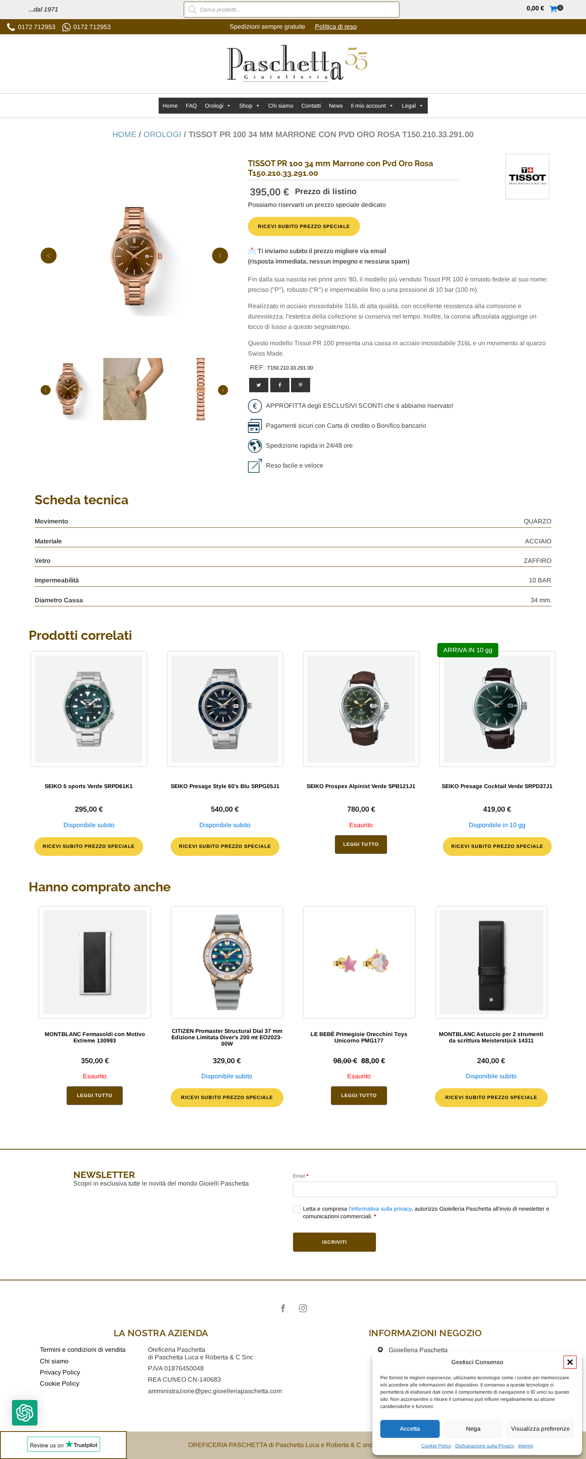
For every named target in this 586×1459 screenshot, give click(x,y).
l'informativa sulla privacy (380, 1208)
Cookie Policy (436, 1446)
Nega (473, 1428)
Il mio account (368, 105)
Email (301, 1176)
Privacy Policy (60, 1372)
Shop (245, 105)
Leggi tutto (361, 844)
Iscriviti (334, 1242)
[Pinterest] (300, 385)
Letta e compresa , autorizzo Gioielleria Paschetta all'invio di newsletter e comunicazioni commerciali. (426, 1212)
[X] (258, 385)
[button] (570, 1362)
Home (170, 105)
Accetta (410, 1428)
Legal (409, 105)
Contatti (311, 105)
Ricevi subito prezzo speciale (304, 226)
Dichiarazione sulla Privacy (484, 1446)
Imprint (525, 1446)
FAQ (191, 105)
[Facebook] (279, 385)
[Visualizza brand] (527, 193)
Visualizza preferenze (540, 1428)
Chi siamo (280, 105)
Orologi (214, 105)
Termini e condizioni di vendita (83, 1349)
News (336, 105)
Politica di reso (336, 26)
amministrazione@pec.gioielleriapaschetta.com (215, 1391)
